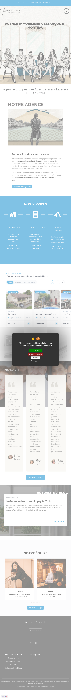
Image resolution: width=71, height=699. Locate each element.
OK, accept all (36, 350)
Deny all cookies (36, 354)
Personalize (35, 358)
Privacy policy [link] (35, 361)
